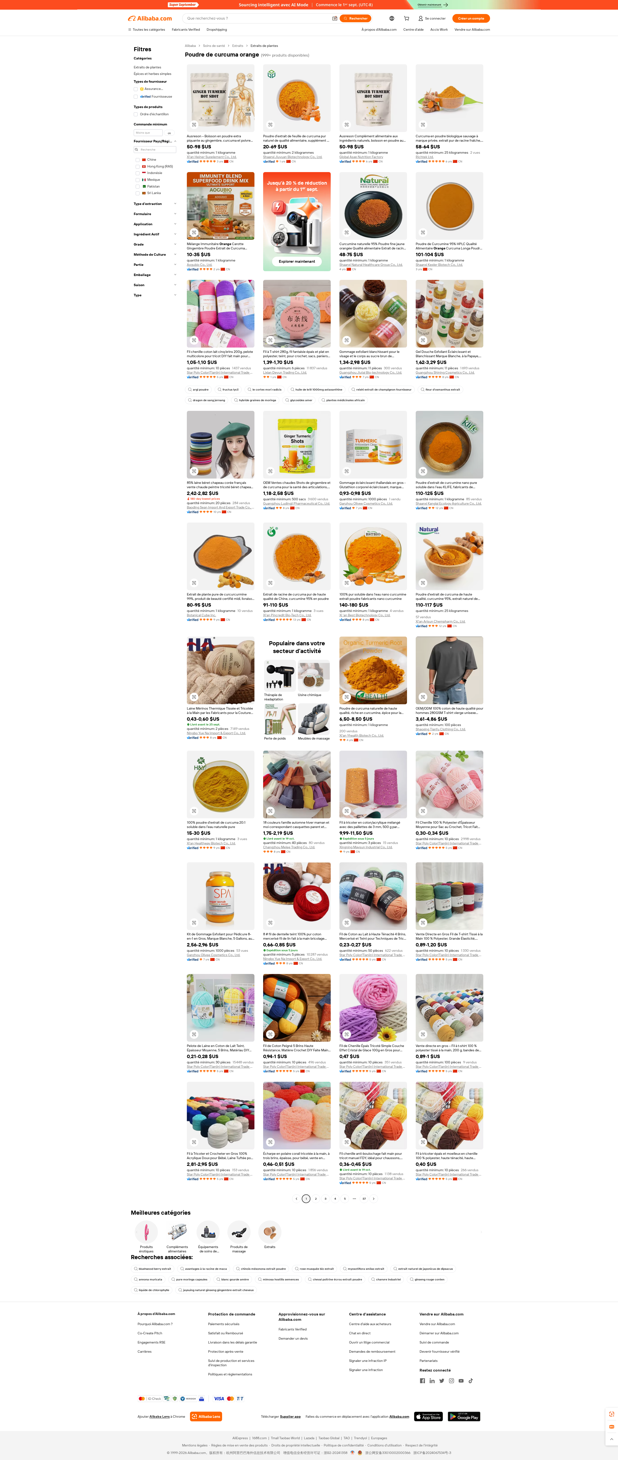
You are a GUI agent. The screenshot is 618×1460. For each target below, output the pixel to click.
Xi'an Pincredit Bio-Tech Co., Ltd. (287, 615)
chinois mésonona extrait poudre (263, 1269)
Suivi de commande (434, 1342)
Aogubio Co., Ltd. (199, 265)
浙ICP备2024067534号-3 (432, 1453)
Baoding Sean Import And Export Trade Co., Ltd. (220, 507)
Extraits (237, 46)
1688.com (259, 1438)
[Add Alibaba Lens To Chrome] (206, 1416)
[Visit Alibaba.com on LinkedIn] (432, 1381)
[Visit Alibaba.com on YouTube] (461, 1381)
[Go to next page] (373, 1198)
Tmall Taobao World (285, 1438)
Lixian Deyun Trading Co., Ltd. (285, 372)
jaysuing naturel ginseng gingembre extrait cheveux (218, 1290)
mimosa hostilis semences (281, 1279)
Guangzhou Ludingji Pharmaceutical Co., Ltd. (296, 503)
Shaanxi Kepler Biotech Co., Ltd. (439, 265)
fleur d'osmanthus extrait (443, 389)
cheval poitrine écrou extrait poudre (337, 1279)
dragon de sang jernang (209, 400)
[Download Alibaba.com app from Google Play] (464, 1416)
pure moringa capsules (191, 1279)
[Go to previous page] (296, 1198)
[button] (335, 18)
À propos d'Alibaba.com (156, 1314)
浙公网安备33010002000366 (387, 1453)
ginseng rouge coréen (429, 1279)
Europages (379, 1438)
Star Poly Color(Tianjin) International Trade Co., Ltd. (220, 372)
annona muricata (150, 1279)
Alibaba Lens (159, 1416)
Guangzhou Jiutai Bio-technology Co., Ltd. (370, 372)
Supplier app (290, 1416)
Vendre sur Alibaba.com (437, 1324)
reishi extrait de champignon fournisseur (384, 389)
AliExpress (240, 1438)
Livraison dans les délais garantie (232, 1342)
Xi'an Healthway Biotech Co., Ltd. (211, 843)
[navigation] (155, 623)
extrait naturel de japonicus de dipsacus (425, 1269)
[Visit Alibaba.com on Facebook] (422, 1381)
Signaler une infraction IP (368, 1361)
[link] (611, 1414)
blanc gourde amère (235, 1279)
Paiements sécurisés (223, 1324)
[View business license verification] (352, 1452)
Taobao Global (328, 1438)
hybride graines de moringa (257, 400)
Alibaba (190, 46)
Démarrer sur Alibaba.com (439, 1333)
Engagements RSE (151, 1342)
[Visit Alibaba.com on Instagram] (451, 1381)
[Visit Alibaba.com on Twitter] (442, 1381)
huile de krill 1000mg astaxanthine (318, 389)
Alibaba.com (399, 1416)
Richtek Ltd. (425, 157)
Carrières (145, 1351)
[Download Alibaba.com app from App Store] (428, 1416)
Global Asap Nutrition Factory (361, 157)
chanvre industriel (388, 1279)
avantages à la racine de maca (206, 1269)
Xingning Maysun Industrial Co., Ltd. (366, 847)
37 (364, 1198)
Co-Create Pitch (150, 1333)
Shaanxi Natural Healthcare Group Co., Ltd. (371, 265)
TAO (347, 1438)
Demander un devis (293, 1338)
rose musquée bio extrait (317, 1269)
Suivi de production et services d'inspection (231, 1363)
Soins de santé (214, 46)
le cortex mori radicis (267, 389)
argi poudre (201, 389)
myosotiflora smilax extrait (366, 1269)
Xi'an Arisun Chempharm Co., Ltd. (440, 621)
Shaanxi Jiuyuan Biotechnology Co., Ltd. (292, 157)
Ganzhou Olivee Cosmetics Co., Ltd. (366, 503)
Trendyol (360, 1438)
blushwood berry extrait (155, 1269)
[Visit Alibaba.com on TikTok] (471, 1381)
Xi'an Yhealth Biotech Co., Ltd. (361, 735)
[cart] (407, 19)
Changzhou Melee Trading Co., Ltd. (289, 847)
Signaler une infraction (366, 1370)
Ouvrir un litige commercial (369, 1342)
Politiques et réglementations (230, 1374)
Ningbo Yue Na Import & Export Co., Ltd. (216, 733)
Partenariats (429, 1361)
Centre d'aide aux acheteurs (370, 1324)
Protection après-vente (225, 1351)
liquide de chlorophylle (154, 1290)
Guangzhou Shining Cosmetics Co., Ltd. (445, 372)
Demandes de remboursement (372, 1351)
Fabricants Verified (293, 1329)
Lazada (309, 1438)
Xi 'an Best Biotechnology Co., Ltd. (364, 615)
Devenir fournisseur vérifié (440, 1351)
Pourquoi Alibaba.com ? (155, 1324)
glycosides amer (301, 400)
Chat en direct (360, 1333)
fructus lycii (231, 389)
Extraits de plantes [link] (264, 46)
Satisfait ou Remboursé (225, 1333)
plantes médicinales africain (345, 400)
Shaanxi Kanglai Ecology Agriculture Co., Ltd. (449, 503)
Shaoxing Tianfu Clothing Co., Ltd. (441, 729)
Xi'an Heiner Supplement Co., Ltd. (212, 157)
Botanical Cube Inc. (201, 615)
